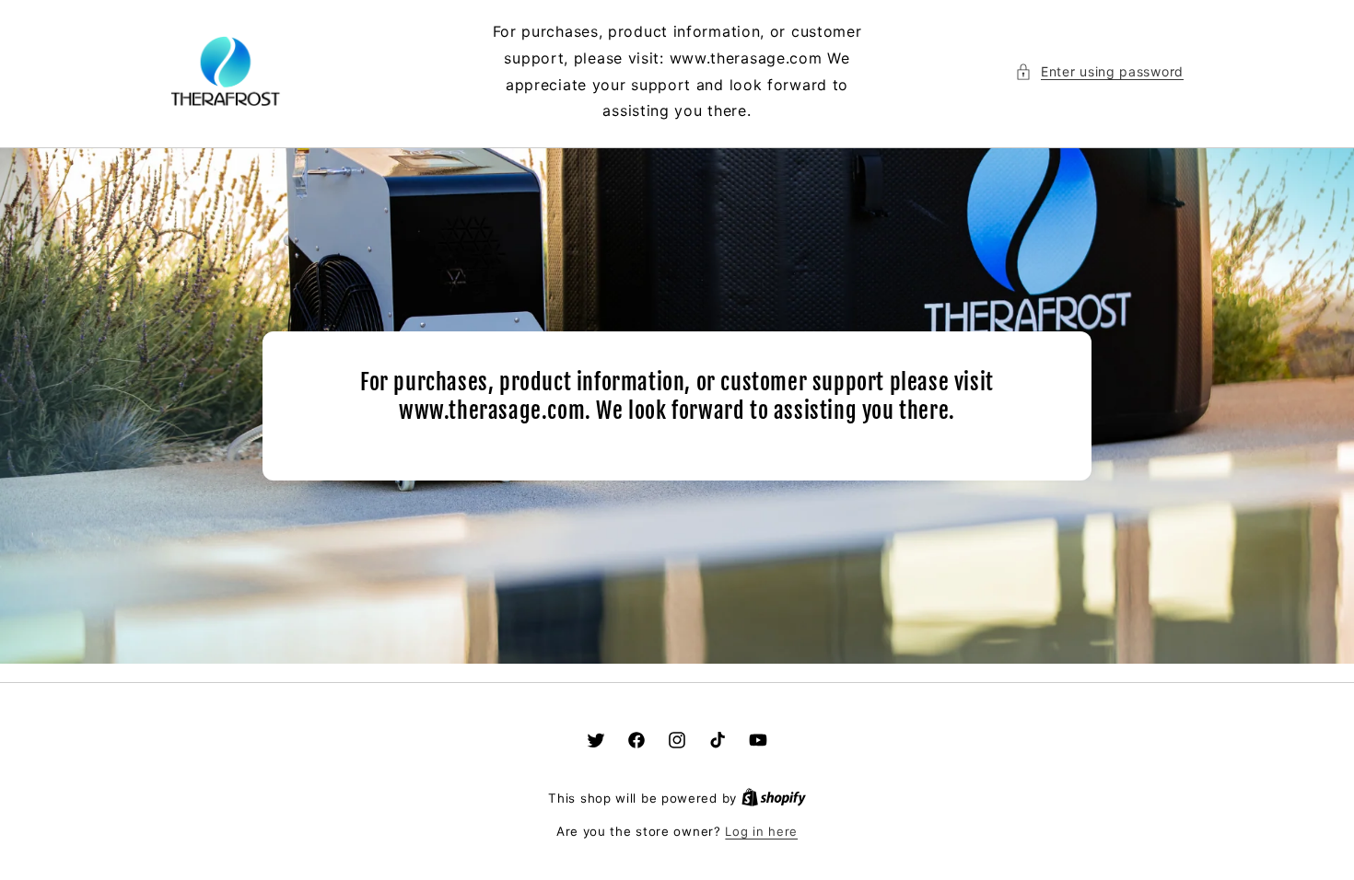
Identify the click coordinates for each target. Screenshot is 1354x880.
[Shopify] (773, 798)
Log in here (761, 831)
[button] (1099, 71)
